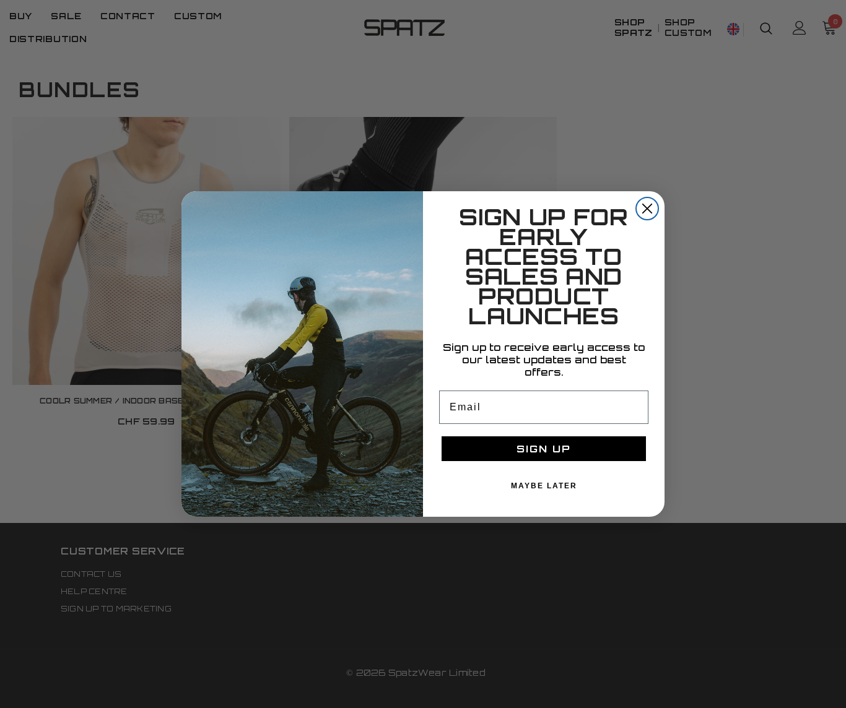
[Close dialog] (647, 208)
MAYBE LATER (544, 485)
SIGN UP (544, 448)
